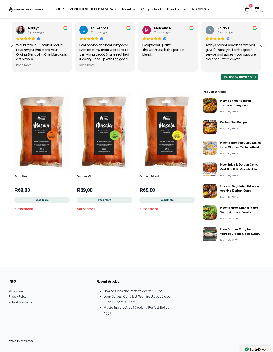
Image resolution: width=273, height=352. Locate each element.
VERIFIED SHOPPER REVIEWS (92, 9)
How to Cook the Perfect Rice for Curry (132, 291)
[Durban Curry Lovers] (26, 9)
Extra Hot (20, 176)
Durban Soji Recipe (233, 122)
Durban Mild (85, 176)
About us (128, 9)
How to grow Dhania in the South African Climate (239, 210)
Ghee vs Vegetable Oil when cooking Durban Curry (239, 188)
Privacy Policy (17, 296)
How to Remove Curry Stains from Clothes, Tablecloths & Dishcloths (240, 145)
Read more (42, 200)
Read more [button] (23, 65)
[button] (261, 47)
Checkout (174, 9)
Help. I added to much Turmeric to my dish (235, 103)
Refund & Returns (20, 302)
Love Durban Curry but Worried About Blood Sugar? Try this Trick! (240, 231)
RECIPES (199, 9)
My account (16, 291)
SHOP (59, 9)
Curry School (151, 9)
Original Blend (149, 176)
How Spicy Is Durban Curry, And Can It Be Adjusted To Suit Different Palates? (239, 167)
